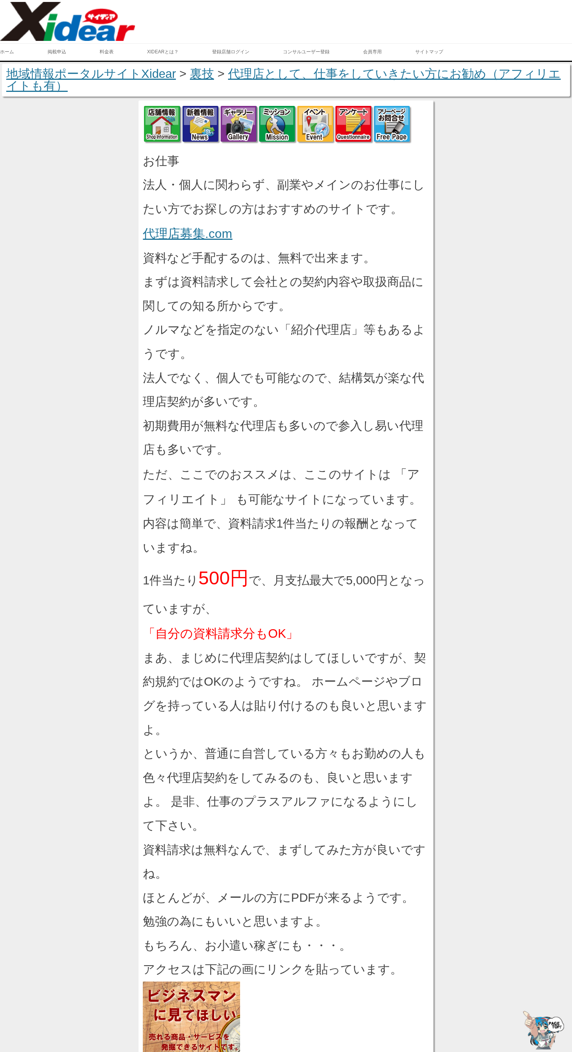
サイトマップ (429, 52)
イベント (315, 124)
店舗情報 (162, 124)
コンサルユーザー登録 (306, 52)
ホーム (7, 52)
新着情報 (200, 124)
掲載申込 (56, 52)
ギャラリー (238, 124)
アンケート (353, 124)
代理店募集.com (187, 234)
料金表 (107, 52)
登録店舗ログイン (230, 52)
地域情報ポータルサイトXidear (91, 74)
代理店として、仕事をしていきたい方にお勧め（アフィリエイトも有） (283, 80)
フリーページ (392, 124)
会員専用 (372, 52)
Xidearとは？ (163, 52)
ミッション (277, 124)
